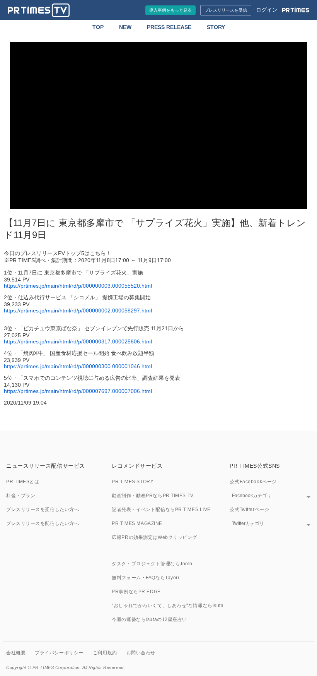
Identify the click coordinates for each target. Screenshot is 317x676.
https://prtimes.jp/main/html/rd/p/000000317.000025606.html (78, 341)
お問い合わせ (140, 652)
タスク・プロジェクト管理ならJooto (152, 563)
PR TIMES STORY (132, 481)
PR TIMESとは (22, 481)
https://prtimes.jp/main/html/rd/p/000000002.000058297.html (78, 310)
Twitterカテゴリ (248, 523)
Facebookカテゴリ (251, 495)
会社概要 (16, 652)
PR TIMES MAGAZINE (137, 523)
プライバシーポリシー (59, 652)
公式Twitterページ (249, 509)
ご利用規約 (105, 652)
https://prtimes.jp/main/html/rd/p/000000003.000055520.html (78, 286)
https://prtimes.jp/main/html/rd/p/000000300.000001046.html (78, 366)
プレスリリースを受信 (226, 10)
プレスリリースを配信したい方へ (42, 523)
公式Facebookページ (253, 481)
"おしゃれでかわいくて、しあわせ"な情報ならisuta (167, 605)
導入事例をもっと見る (170, 10)
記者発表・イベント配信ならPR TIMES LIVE (161, 509)
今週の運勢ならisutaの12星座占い (149, 619)
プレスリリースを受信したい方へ (42, 509)
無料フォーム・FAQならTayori (145, 577)
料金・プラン (20, 495)
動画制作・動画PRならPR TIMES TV (152, 495)
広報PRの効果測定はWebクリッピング (154, 537)
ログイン (267, 10)
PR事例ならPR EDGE (136, 591)
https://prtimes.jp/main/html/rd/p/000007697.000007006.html (78, 391)
